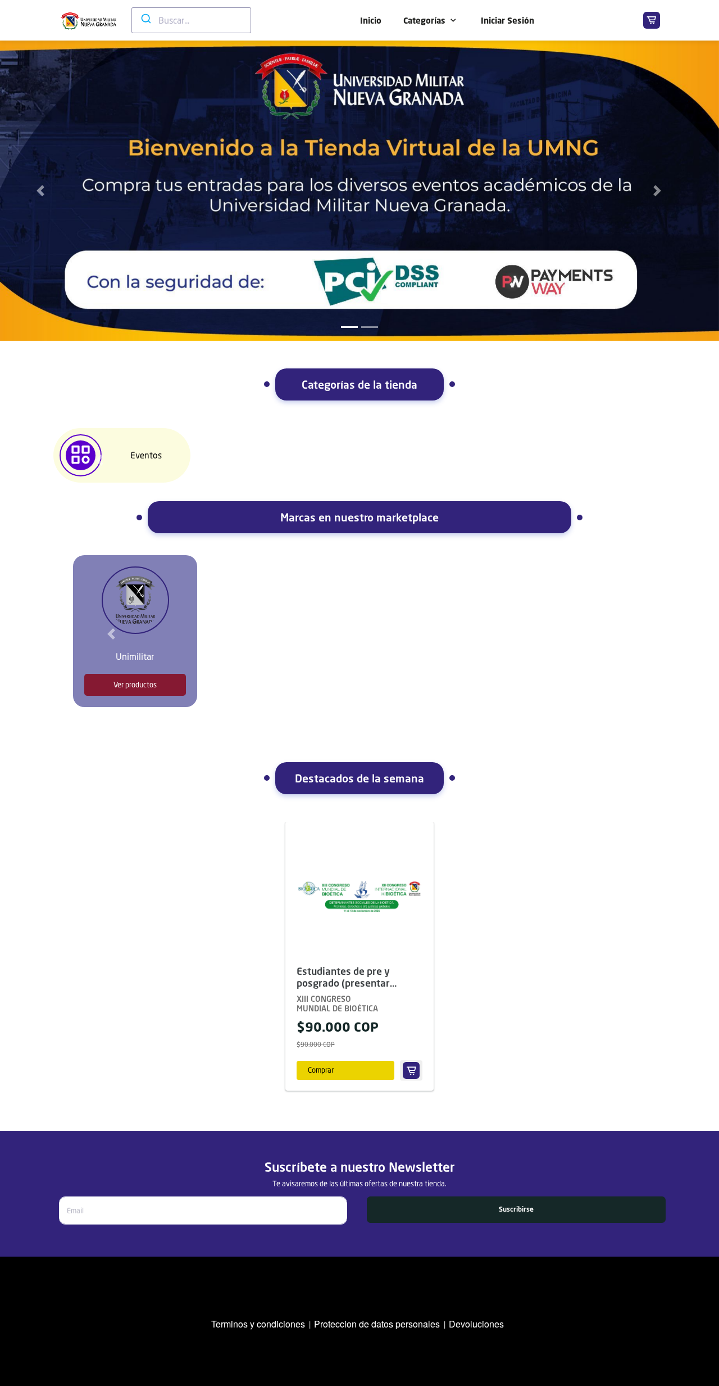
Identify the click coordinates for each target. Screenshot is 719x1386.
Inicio (370, 20)
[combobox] (191, 20)
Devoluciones (476, 1323)
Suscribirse (516, 1209)
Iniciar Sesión (507, 20)
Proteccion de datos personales (377, 1323)
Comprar (321, 1069)
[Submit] (145, 18)
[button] (99, 460)
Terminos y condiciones (258, 1323)
